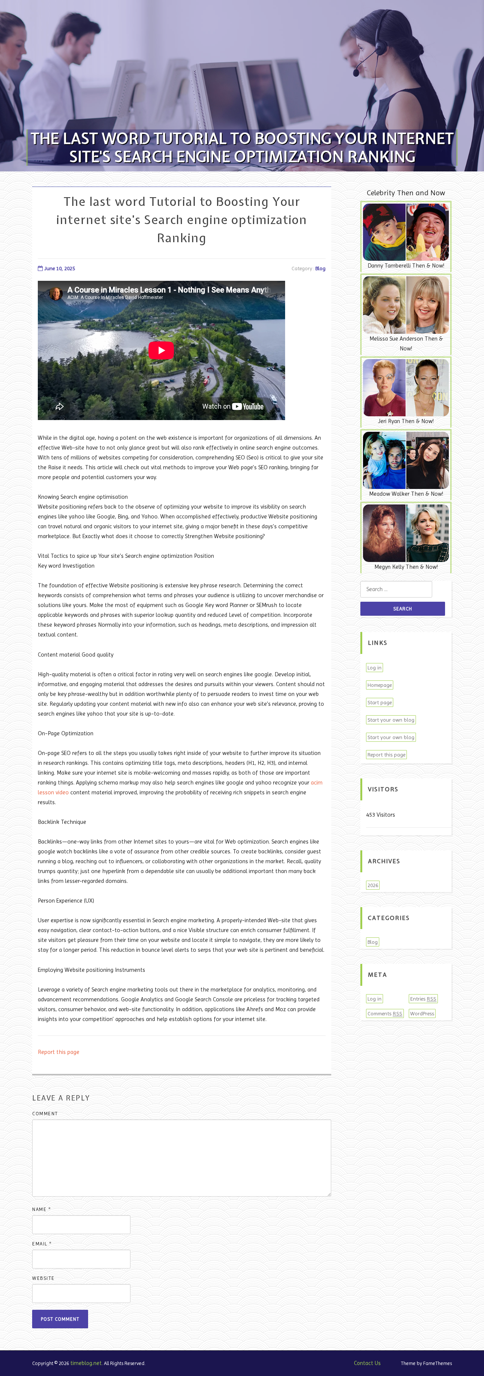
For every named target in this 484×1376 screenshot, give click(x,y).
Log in (375, 668)
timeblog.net (86, 1363)
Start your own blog (391, 720)
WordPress (422, 1013)
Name (41, 1209)
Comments (385, 1013)
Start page (380, 702)
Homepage (380, 685)
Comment (45, 1113)
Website (43, 1278)
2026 (373, 885)
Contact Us (367, 1363)
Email (42, 1244)
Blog (320, 268)
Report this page (58, 1052)
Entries (423, 999)
